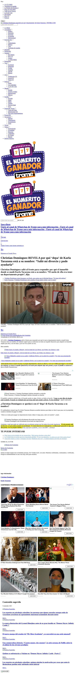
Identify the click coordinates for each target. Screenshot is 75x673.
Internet (10, 118)
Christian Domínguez (7, 477)
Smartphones (12, 122)
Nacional (10, 34)
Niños (10, 102)
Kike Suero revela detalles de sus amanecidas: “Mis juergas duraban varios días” (27, 435)
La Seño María (12, 59)
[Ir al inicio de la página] (5, 671)
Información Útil (13, 112)
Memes (10, 73)
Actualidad (7, 29)
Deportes (7, 49)
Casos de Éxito (12, 110)
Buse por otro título (10, 9)
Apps (9, 123)
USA (5, 75)
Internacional (12, 38)
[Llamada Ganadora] (23, 179)
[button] (21, 220)
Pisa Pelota (7, 14)
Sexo (9, 106)
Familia (6, 97)
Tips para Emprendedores (15, 113)
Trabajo (10, 103)
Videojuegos (11, 120)
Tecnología (7, 117)
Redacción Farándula (24, 335)
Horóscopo (7, 51)
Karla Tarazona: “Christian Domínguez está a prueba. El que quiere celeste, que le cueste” (30, 280)
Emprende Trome (9, 108)
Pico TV (6, 16)
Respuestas (7, 61)
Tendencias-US (12, 76)
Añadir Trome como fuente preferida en (12, 245)
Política (10, 31)
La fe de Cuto (8, 13)
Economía (11, 36)
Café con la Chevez (10, 11)
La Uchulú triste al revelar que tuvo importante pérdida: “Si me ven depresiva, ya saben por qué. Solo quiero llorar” (37, 437)
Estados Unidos (12, 91)
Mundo (6, 88)
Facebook (11, 65)
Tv (9, 41)
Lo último (7, 28)
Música (10, 44)
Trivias (6, 125)
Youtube (10, 70)
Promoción (7, 115)
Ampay (10, 58)
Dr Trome (11, 135)
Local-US (11, 78)
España (10, 90)
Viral (5, 63)
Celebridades (12, 43)
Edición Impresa (9, 138)
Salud (9, 100)
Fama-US (11, 80)
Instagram (11, 66)
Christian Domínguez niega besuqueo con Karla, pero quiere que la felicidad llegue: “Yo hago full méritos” (35, 278)
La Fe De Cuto (12, 86)
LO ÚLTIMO (8, 4)
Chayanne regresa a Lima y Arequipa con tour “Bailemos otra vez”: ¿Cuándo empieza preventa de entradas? (35, 438)
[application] (37, 303)
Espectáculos (8, 40)
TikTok (10, 71)
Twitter (10, 68)
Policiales (11, 33)
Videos (6, 127)
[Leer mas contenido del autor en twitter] (4, 449)
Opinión (6, 53)
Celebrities (11, 133)
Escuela (10, 98)
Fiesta (9, 83)
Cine (9, 46)
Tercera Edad (12, 105)
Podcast (6, 18)
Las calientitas (12, 85)
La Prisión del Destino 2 (11, 8)
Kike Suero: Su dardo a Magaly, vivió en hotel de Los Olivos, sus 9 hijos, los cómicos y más (27, 353)
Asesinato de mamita (10, 6)
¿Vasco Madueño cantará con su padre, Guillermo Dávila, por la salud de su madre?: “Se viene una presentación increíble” (36, 360)
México (10, 95)
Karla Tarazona (6, 480)
